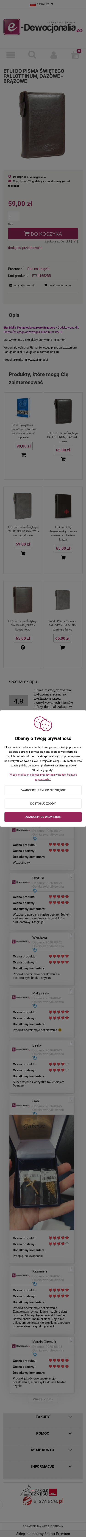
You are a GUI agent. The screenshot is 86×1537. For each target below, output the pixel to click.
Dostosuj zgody (43, 803)
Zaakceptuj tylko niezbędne (43, 790)
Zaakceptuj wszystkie (43, 817)
